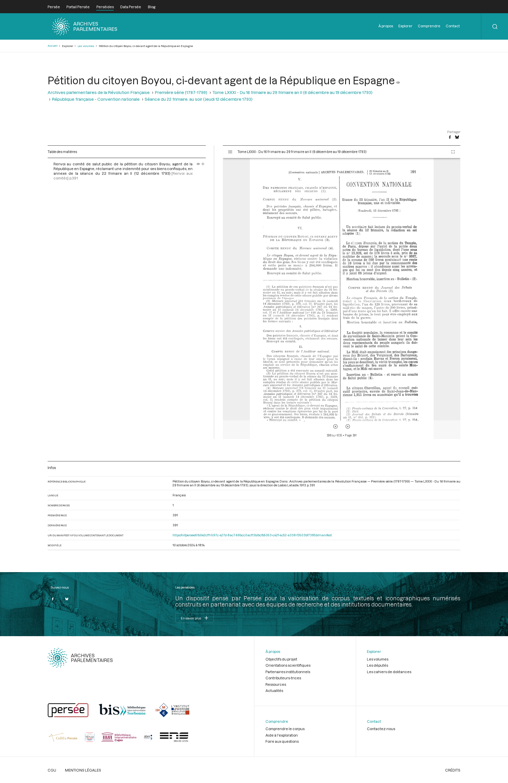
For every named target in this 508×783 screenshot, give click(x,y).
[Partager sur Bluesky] (457, 137)
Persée (54, 7)
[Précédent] (335, 426)
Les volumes (86, 46)
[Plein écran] (453, 152)
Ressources (275, 684)
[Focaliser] (203, 164)
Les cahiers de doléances (389, 672)
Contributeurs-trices (283, 678)
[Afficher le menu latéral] (230, 152)
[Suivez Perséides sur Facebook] (53, 599)
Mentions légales (83, 770)
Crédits (452, 770)
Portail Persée (78, 7)
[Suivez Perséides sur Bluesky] (66, 599)
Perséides (105, 7)
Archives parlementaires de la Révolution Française (99, 92)
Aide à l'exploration (281, 735)
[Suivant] (348, 426)
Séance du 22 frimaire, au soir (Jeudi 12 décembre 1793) (199, 99)
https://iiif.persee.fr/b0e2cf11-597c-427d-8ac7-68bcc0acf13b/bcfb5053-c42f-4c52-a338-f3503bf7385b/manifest (252, 535)
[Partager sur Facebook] (450, 137)
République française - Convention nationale (96, 99)
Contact (453, 26)
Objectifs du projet (281, 659)
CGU (52, 770)
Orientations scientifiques (287, 665)
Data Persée (130, 7)
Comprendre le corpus (285, 729)
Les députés (377, 665)
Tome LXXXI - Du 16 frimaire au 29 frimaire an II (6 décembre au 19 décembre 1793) (292, 92)
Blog (151, 7)
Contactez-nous (381, 729)
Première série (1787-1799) (181, 92)
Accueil (53, 45)
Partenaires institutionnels (287, 672)
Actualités (274, 690)
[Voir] (398, 80)
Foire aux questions (282, 741)
